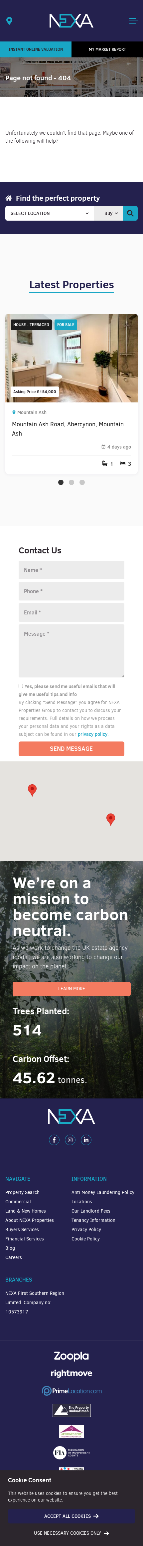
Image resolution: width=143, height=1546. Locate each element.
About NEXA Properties (29, 1220)
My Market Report (107, 49)
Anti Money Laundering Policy (103, 1192)
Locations (82, 1202)
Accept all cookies (67, 1516)
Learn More (71, 989)
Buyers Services (22, 1230)
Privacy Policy (86, 1230)
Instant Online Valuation (36, 49)
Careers (13, 1257)
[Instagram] (70, 1140)
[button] (111, 819)
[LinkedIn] (86, 1140)
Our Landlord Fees (91, 1211)
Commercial (18, 1202)
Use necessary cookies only (67, 1533)
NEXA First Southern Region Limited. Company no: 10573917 (34, 1302)
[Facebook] (54, 1140)
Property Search (22, 1192)
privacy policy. (93, 734)
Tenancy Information (93, 1220)
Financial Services (24, 1239)
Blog (10, 1248)
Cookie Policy (86, 1239)
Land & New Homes (25, 1211)
